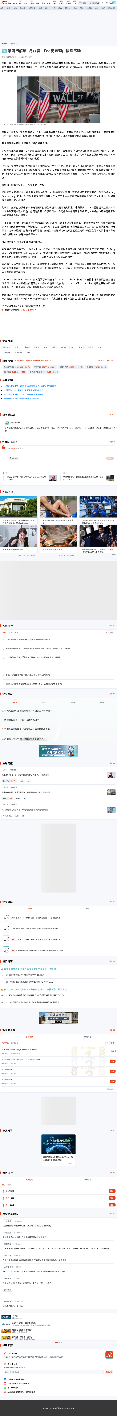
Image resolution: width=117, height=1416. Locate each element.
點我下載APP (29, 309)
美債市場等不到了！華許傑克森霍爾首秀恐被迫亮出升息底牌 (97, 550)
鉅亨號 (68, 3)
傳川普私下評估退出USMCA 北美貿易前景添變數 (23, 394)
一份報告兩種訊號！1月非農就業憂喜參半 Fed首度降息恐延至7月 (30, 386)
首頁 (10, 3)
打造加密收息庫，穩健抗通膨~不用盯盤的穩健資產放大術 (34, 928)
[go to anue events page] (103, 2)
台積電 (11, 1197)
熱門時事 (31, 8)
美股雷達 (14, 43)
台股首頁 (101, 360)
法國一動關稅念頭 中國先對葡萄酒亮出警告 (21, 398)
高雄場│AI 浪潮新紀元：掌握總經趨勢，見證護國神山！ (37, 939)
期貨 (60, 8)
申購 (112, 1061)
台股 (20, 3)
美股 (25, 3)
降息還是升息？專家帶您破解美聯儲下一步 (25, 305)
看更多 (111, 414)
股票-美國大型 (14, 1053)
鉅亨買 (61, 3)
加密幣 (54, 3)
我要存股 (110, 360)
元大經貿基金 (6, 1079)
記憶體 (11, 1191)
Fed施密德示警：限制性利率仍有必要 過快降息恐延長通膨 (26, 478)
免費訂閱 (108, 1372)
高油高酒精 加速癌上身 (52, 549)
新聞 (15, 3)
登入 (110, 3)
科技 (15, 8)
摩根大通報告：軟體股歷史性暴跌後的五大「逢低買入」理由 (83, 478)
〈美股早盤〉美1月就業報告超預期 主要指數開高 (23, 390)
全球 (48, 3)
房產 (75, 8)
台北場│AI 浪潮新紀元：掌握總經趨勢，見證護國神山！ (37, 917)
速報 (40, 8)
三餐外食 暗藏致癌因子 (13, 549)
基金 (38, 3)
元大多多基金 (6, 1069)
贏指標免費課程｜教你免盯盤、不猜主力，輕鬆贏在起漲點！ (38, 950)
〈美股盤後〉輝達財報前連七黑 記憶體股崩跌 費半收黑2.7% (98, 521)
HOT (13, 918)
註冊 (114, 3)
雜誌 (103, 8)
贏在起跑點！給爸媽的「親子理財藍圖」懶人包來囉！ (35, 360)
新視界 (89, 8)
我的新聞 (111, 8)
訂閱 (74, 3)
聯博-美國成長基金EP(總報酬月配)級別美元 (19, 1049)
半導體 (11, 1204)
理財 (81, 8)
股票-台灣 (13, 1063)
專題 (96, 8)
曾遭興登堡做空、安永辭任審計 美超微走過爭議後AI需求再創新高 (18, 521)
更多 (111, 632)
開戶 (112, 1051)
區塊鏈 (67, 8)
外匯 (43, 3)
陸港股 (31, 3)
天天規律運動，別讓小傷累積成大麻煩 (58, 521)
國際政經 (14, 804)
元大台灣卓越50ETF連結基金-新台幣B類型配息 (20, 1059)
